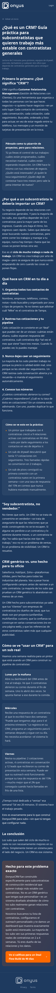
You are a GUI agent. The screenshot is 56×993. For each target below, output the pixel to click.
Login (51, 5)
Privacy (23, 987)
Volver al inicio (11, 19)
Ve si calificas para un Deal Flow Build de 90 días (25, 956)
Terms (33, 987)
